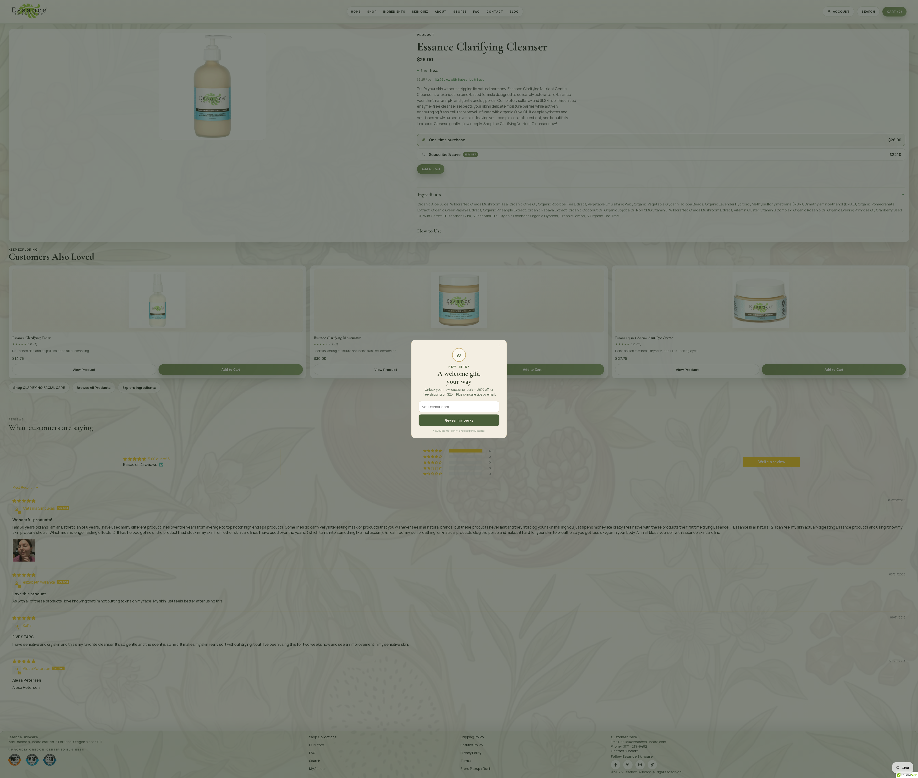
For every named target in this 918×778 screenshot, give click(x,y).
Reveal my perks (459, 420)
